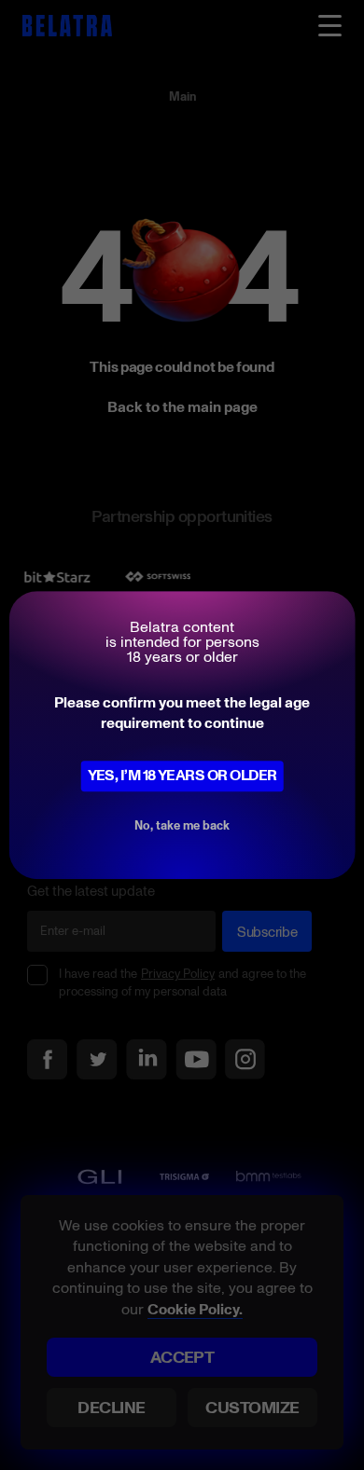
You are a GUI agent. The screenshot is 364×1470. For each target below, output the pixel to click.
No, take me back (182, 825)
